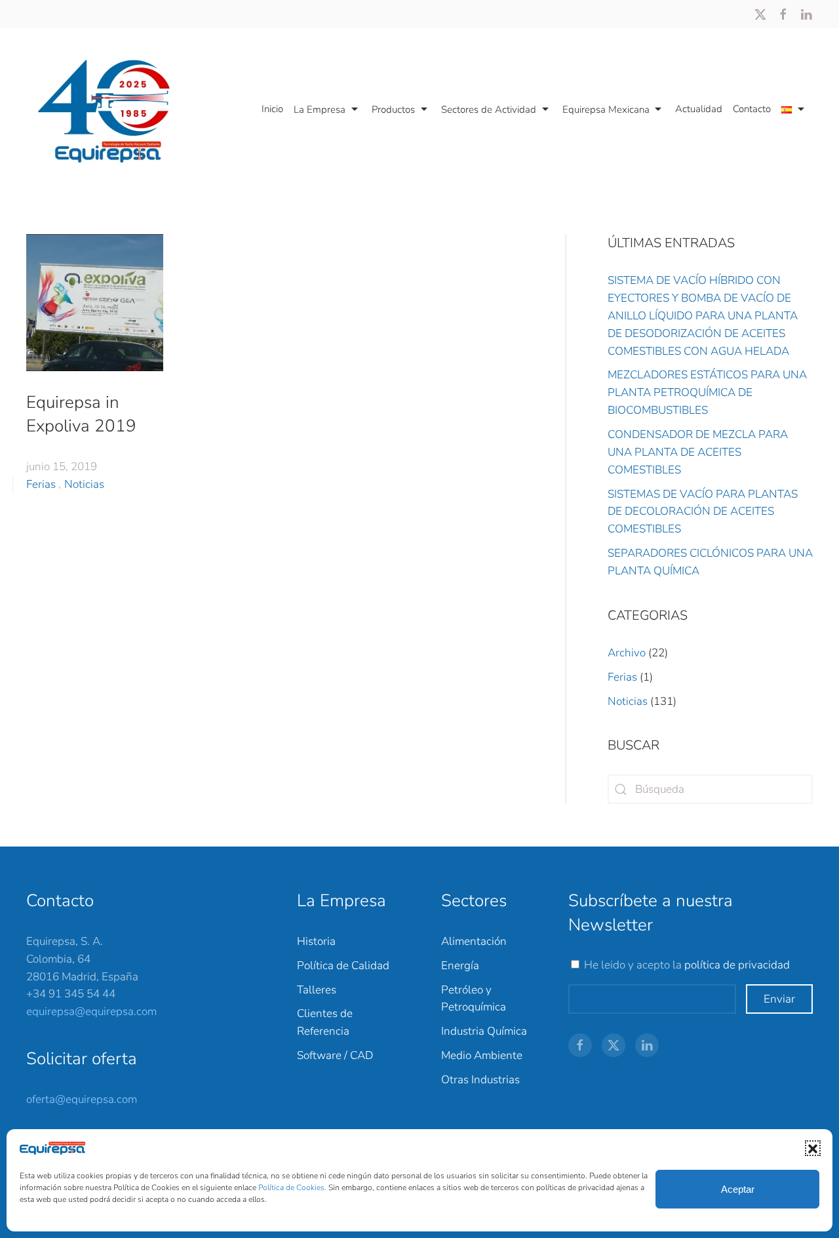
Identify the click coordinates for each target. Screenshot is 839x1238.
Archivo (627, 652)
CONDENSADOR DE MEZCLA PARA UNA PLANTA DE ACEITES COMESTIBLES (698, 452)
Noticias (84, 484)
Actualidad (698, 108)
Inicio (272, 108)
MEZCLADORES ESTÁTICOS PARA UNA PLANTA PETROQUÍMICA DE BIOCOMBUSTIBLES (707, 392)
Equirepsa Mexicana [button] (606, 109)
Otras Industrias (480, 1079)
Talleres (316, 989)
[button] (812, 1148)
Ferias (41, 484)
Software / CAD (335, 1055)
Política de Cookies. (293, 1187)
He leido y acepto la (687, 964)
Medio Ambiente (481, 1055)
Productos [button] (393, 109)
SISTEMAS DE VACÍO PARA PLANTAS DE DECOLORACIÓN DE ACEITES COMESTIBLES (703, 512)
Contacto (752, 108)
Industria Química (484, 1031)
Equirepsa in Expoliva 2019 (81, 414)
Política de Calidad (343, 965)
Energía (460, 965)
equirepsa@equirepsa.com (91, 1011)
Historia (316, 941)
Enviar (779, 999)
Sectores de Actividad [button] (488, 109)
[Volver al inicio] (110, 109)
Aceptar (737, 1189)
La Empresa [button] (319, 109)
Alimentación (474, 941)
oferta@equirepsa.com (81, 1099)
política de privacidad (737, 964)
